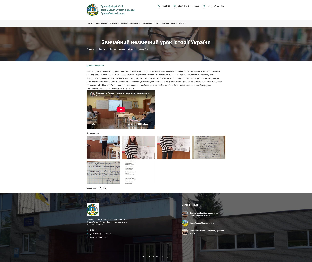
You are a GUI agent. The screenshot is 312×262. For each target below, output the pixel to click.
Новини (101, 49)
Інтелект (182, 23)
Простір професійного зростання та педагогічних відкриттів (205, 214)
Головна (90, 49)
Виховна (165, 23)
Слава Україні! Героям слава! (202, 223)
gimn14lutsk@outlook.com (100, 234)
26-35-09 (166, 6)
